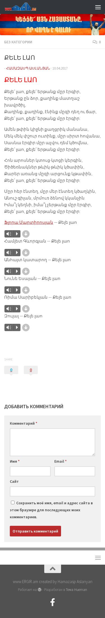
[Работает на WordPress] (39, 589)
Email (60, 461)
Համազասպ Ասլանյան (28, 68)
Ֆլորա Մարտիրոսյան (28, 222)
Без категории (18, 41)
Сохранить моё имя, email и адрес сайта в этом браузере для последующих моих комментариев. (51, 509)
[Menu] (98, 7)
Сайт (14, 481)
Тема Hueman (76, 589)
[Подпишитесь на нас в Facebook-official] (53, 602)
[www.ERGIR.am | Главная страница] (25, 7)
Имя (15, 461)
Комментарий (23, 423)
